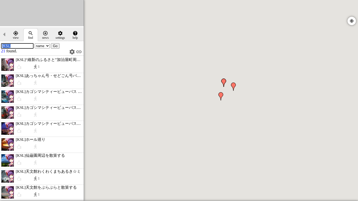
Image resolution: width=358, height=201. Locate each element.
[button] (221, 96)
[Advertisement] (42, 13)
